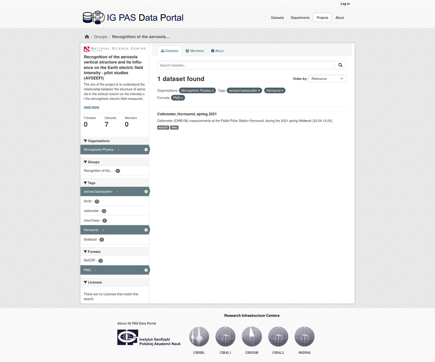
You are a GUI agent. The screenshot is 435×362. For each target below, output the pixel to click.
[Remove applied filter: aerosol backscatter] (259, 90)
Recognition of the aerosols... (140, 36)
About (340, 17)
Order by (300, 78)
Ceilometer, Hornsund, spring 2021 (187, 113)
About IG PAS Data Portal (136, 323)
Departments (300, 17)
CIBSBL (199, 352)
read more (91, 107)
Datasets (277, 17)
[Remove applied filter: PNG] (182, 98)
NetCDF (163, 127)
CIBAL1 (225, 352)
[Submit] (340, 65)
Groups (100, 36)
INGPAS (304, 352)
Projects (322, 17)
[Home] (87, 36)
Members (196, 50)
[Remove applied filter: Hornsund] (282, 90)
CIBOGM (251, 352)
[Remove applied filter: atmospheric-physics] (213, 90)
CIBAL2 (278, 352)
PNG (174, 127)
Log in (345, 3)
